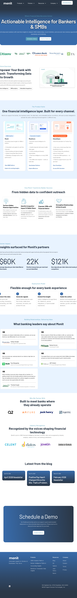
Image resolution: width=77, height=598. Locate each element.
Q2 (53, 563)
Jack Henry (54, 569)
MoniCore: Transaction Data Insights (38, 569)
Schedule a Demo (32, 39)
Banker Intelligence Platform (38, 563)
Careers (65, 563)
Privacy (65, 570)
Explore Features (45, 39)
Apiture (55, 566)
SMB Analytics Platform (37, 560)
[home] (7, 3)
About (64, 560)
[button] (20, 3)
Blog (54, 560)
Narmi (54, 573)
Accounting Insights (36, 566)
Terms (64, 566)
